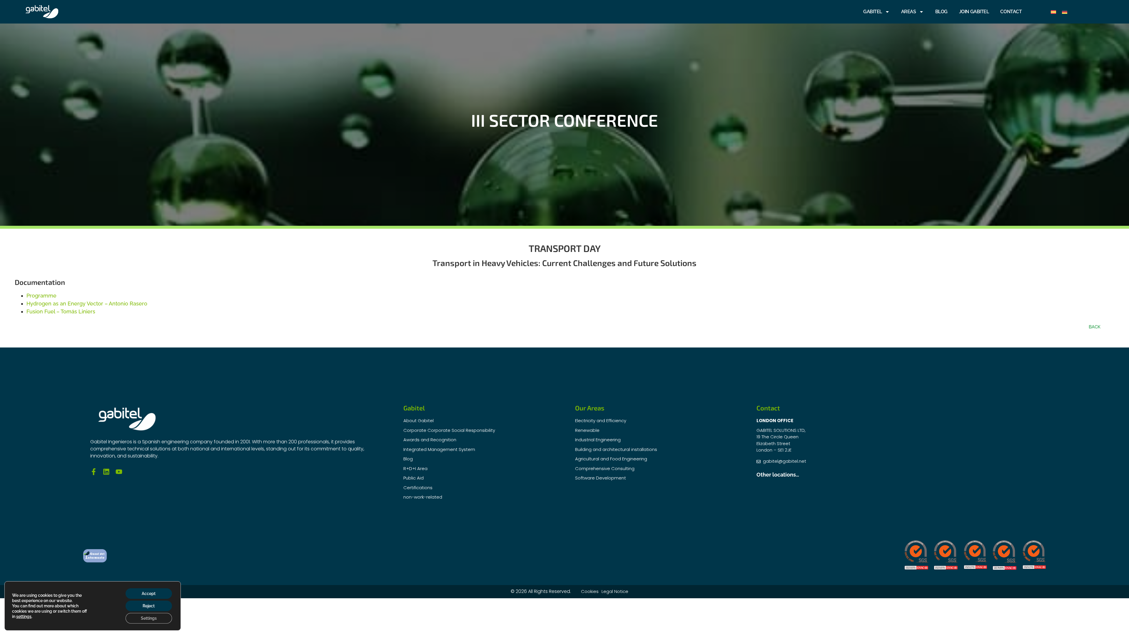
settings (23, 616)
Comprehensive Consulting (604, 468)
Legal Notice (615, 591)
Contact (1011, 11)
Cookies (590, 591)
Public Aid (413, 478)
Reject (149, 606)
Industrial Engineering (598, 440)
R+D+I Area (415, 468)
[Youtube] (119, 471)
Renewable (587, 430)
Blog (941, 11)
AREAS (908, 11)
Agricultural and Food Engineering (611, 459)
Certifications (417, 487)
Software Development (600, 478)
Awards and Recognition (429, 440)
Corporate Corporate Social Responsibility (449, 430)
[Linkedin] (106, 471)
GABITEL (872, 11)
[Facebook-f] (93, 471)
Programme (41, 296)
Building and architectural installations (616, 449)
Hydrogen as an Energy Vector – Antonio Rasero (86, 303)
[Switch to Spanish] (1053, 12)
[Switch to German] (1064, 12)
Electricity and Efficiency (600, 420)
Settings (149, 618)
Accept (149, 593)
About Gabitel (418, 420)
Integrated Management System (439, 449)
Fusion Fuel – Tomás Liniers (60, 311)
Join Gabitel (974, 11)
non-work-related (422, 497)
